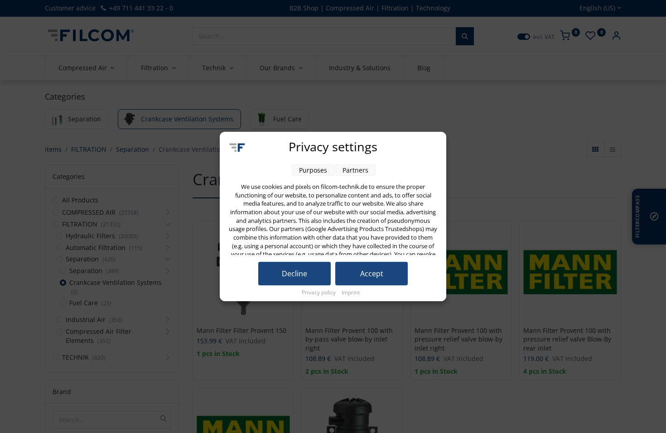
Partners (355, 170)
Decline (294, 274)
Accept (371, 274)
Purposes (313, 170)
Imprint (351, 292)
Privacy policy (319, 292)
